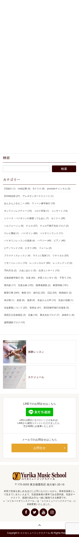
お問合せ (39, 448)
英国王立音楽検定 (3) (15, 314)
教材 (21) (26, 292)
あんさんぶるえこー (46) (17, 203)
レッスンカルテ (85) (40, 262)
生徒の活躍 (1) (65, 300)
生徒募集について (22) (15, 307)
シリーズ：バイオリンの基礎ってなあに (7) (26, 218)
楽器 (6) (21, 300)
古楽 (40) (30, 277)
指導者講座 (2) (43, 285)
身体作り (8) (68, 314)
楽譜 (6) (31, 300)
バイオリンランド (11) (51, 233)
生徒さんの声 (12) (46, 300)
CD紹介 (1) (10, 188)
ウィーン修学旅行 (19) (43, 203)
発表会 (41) (35, 307)
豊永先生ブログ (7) (49, 314)
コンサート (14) (59, 210)
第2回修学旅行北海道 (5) (56, 307)
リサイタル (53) (60, 255)
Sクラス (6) (39, 188)
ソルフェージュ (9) (14, 225)
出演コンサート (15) (49, 270)
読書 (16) (33, 314)
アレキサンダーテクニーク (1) (37, 195)
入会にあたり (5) (27, 270)
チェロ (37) (32, 225)
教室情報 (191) (60, 285)
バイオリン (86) (29, 233)
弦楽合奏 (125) (25, 285)
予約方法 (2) (10, 270)
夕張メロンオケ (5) (47, 277)
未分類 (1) (9, 300)
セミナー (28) (58, 218)
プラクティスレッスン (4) (17, 255)
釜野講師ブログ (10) (14, 322)
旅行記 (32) (39, 292)
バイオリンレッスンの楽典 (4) (19, 240)
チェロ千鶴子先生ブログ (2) (54, 225)
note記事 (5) (24, 188)
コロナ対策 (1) (41, 210)
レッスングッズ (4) (62, 262)
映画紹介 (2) (65, 292)
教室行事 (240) (11, 292)
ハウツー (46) (44, 240)
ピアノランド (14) (13, 247)
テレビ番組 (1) (11, 233)
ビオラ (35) (31, 247)
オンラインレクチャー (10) (18, 210)
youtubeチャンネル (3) (58, 188)
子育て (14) (65, 277)
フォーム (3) (45, 247)
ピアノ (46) (59, 240)
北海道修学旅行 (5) (14, 277)
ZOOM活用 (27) (12, 195)
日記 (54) (52, 292)
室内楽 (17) (10, 285)
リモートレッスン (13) (15, 262)
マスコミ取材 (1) (41, 255)
